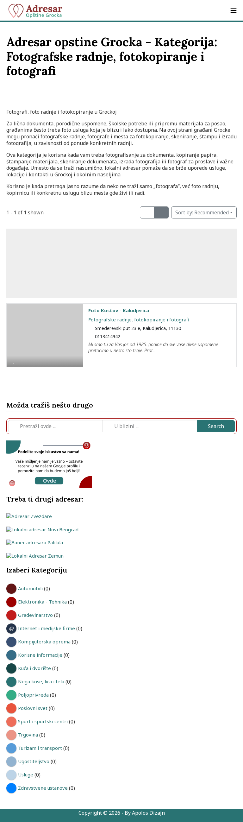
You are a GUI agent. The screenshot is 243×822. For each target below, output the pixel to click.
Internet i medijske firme (46, 628)
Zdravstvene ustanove (43, 788)
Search (216, 426)
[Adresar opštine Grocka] (38, 10)
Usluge (25, 774)
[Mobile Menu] (233, 10)
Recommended (202, 212)
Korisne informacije (40, 655)
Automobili (30, 588)
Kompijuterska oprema (44, 641)
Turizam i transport (40, 748)
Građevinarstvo (35, 615)
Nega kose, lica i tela (41, 681)
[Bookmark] (14, 361)
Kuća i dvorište (34, 668)
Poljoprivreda (33, 695)
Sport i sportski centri (43, 721)
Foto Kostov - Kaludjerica (118, 310)
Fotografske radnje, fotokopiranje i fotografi (138, 319)
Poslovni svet (32, 708)
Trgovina (28, 734)
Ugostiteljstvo (33, 761)
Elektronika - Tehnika (42, 601)
